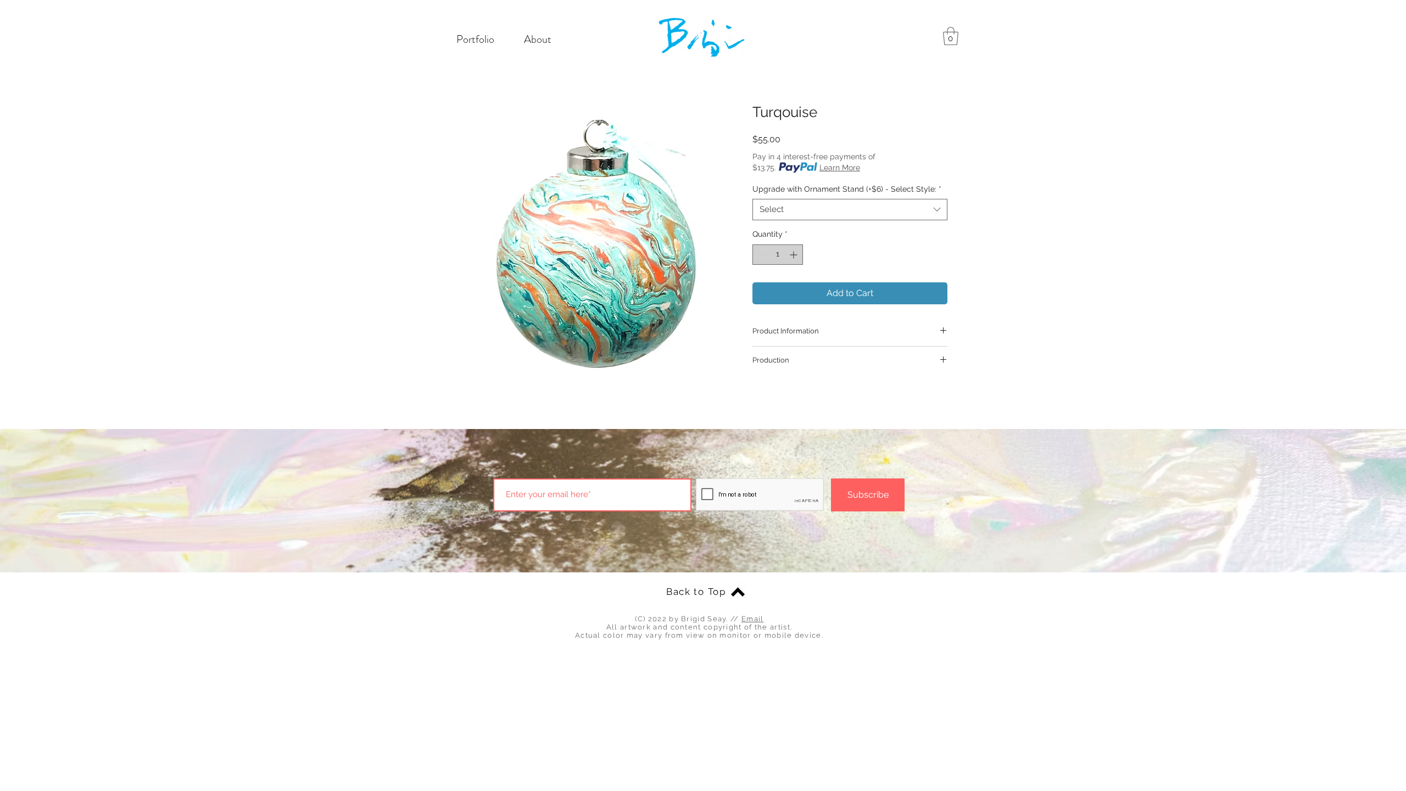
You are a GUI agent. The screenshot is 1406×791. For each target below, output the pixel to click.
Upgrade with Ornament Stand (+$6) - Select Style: (846, 189)
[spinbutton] (778, 254)
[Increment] (794, 254)
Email (752, 619)
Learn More (839, 167)
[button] (950, 36)
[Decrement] (761, 254)
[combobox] (849, 209)
